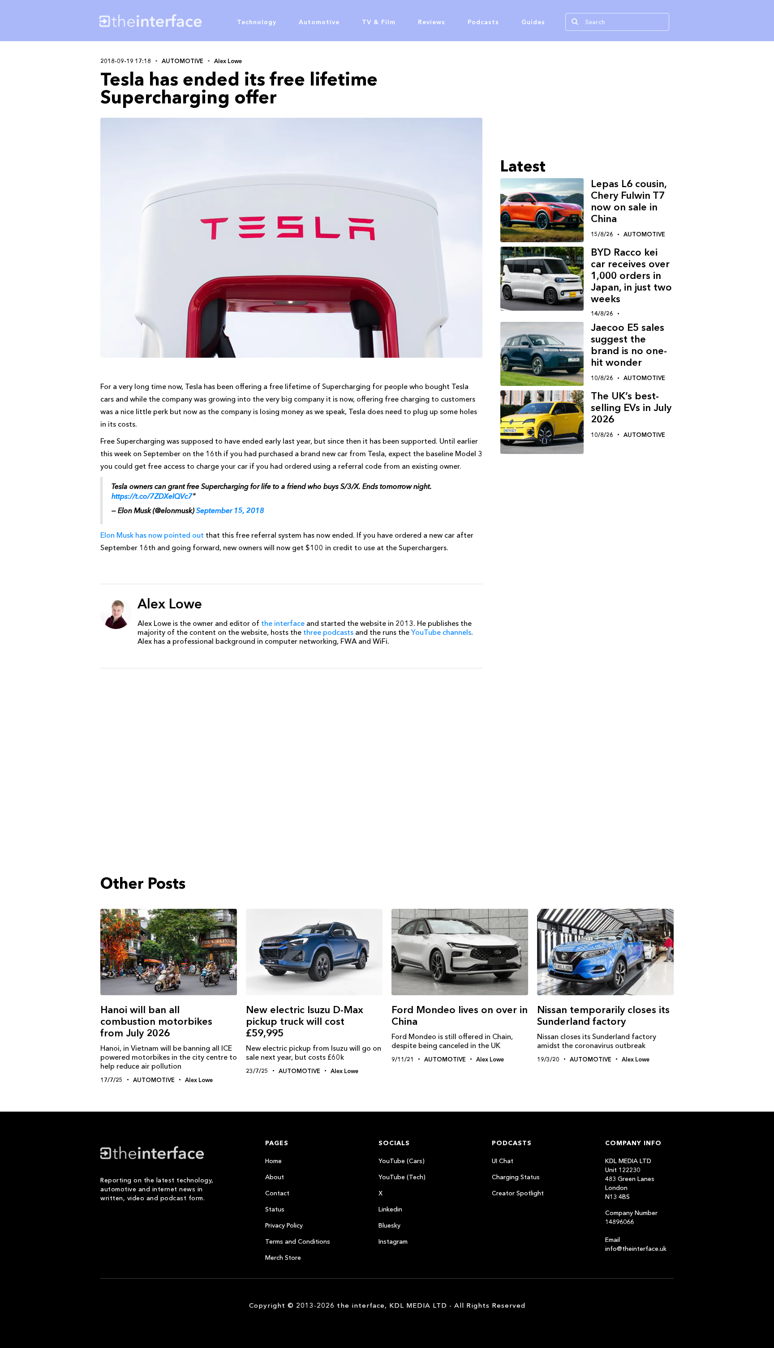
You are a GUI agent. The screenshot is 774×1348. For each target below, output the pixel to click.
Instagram (393, 1241)
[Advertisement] (291, 744)
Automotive (319, 22)
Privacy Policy (284, 1225)
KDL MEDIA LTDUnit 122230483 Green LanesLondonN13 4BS (629, 1179)
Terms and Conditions (297, 1241)
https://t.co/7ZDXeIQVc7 (152, 496)
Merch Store (283, 1258)
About (274, 1177)
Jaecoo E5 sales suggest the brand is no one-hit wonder (629, 344)
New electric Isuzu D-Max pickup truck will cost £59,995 (304, 1021)
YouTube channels (441, 632)
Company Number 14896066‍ (631, 1217)
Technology (256, 22)
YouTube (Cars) (401, 1161)
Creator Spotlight (518, 1193)
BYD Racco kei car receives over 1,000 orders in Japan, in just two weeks (631, 275)
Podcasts (483, 22)
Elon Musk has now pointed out (152, 535)
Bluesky (389, 1225)
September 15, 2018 (230, 510)
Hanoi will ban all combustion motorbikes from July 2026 (156, 1021)
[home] (193, 20)
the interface (283, 623)
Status (274, 1209)
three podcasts (328, 632)
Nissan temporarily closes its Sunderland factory (603, 1015)
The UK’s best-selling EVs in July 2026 (631, 407)
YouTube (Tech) (402, 1177)
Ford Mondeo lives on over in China (459, 1015)
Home (273, 1161)
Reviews (431, 22)
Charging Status (516, 1177)
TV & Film (379, 22)
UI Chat (502, 1161)
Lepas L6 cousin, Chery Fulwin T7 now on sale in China (628, 201)
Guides (533, 22)
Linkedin (390, 1209)
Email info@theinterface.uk (635, 1244)
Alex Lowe (228, 60)
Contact (277, 1193)
